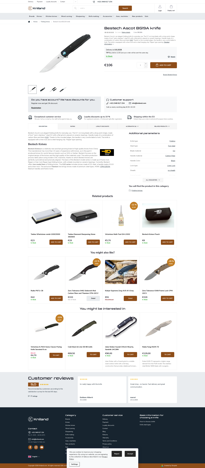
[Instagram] (36, 447)
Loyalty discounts (51, 2)
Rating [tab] (72, 126)
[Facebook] (30, 447)
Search (125, 8)
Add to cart (165, 65)
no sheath (171, 170)
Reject (116, 454)
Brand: (170, 75)
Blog (103, 432)
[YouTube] (42, 447)
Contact (62, 2)
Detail (93, 298)
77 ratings (33, 396)
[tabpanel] (46, 223)
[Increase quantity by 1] (146, 63)
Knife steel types (145, 425)
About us (105, 447)
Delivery (30, 2)
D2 (174, 151)
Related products (160, 126)
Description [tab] (43, 126)
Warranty (105, 438)
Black (173, 161)
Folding (172, 141)
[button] (47, 355)
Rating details (126, 32)
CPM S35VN (105, 166)
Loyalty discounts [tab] (102, 126)
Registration (36, 108)
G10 (131, 40)
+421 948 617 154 (117, 103)
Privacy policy (107, 444)
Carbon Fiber (170, 156)
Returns (105, 435)
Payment (39, 2)
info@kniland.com (139, 103)
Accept (130, 454)
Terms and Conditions (109, 441)
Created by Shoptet (170, 466)
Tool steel (171, 146)
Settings (74, 464)
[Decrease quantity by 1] (146, 66)
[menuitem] (32, 16)
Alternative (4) (131, 126)
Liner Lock (171, 165)
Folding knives (137, 190)
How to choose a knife (147, 421)
